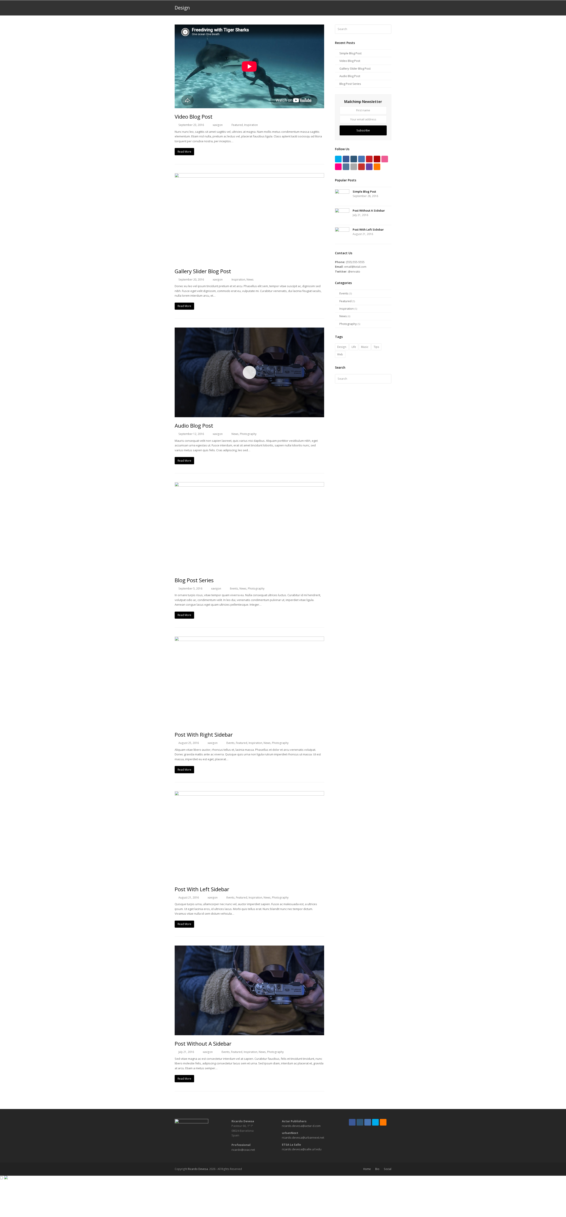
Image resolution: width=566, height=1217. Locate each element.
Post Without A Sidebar (203, 1043)
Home (367, 1169)
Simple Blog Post (350, 53)
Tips (376, 347)
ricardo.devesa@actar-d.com (301, 1126)
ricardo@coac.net (243, 1150)
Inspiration (251, 125)
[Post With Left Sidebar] (249, 878)
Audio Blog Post (194, 425)
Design (341, 347)
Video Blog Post (193, 116)
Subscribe (363, 130)
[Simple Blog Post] (342, 196)
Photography (248, 434)
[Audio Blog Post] (249, 415)
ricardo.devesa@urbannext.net (303, 1137)
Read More (184, 152)
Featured (237, 125)
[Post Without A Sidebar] (249, 1033)
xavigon (218, 125)
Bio (377, 1169)
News (250, 279)
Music (364, 347)
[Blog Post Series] (249, 569)
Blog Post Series (194, 580)
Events (234, 588)
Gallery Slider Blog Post (203, 271)
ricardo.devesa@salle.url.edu (301, 1149)
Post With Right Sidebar (204, 734)
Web (340, 354)
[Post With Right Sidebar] (249, 724)
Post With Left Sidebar (202, 889)
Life (354, 347)
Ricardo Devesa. (198, 1169)
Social (387, 1169)
